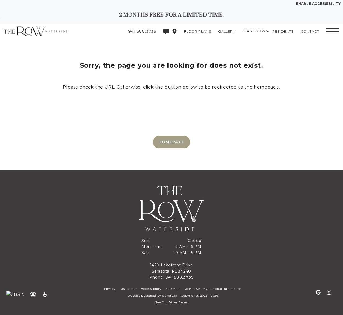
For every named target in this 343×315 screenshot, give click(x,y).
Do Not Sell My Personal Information (213, 289)
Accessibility (151, 289)
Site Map (173, 289)
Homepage (171, 142)
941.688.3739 (179, 277)
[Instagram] (329, 292)
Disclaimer (128, 289)
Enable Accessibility (318, 4)
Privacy (110, 289)
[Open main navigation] (332, 31)
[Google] (320, 292)
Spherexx (169, 296)
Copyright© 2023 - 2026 (199, 296)
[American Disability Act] (47, 294)
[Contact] (166, 31)
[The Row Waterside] (33, 31)
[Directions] (174, 31)
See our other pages (171, 302)
